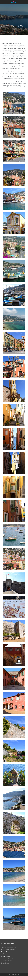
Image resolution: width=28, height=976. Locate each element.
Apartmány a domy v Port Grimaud (10, 949)
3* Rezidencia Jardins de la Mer (9, 947)
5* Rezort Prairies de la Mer (8, 946)
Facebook (5, 963)
